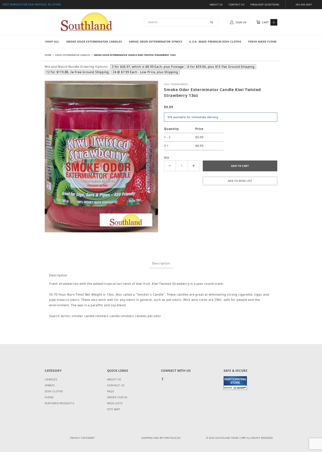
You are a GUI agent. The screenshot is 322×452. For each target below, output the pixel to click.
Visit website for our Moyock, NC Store (31, 4)
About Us (216, 4)
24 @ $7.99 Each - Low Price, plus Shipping (145, 72)
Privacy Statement (82, 437)
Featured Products (59, 403)
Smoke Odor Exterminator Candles (94, 41)
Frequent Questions (264, 4)
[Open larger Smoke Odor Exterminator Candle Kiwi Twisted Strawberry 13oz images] (101, 159)
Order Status (117, 397)
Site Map (113, 409)
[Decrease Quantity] (170, 165)
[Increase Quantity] (194, 165)
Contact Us (236, 4)
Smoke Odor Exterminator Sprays (155, 41)
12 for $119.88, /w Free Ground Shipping (77, 72)
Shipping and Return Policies (161, 437)
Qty (166, 157)
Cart (268, 22)
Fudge (49, 397)
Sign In (241, 22)
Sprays (50, 385)
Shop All (52, 41)
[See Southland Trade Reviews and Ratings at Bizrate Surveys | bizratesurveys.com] (235, 383)
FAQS (110, 391)
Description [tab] (161, 263)
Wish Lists (115, 403)
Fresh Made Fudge (262, 41)
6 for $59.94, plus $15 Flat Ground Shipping (220, 67)
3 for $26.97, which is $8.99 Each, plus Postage (148, 67)
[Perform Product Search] (211, 22)
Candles (51, 379)
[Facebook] (164, 381)
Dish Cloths (54, 391)
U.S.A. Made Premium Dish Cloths (215, 41)
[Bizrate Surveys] (242, 388)
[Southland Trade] (87, 22)
